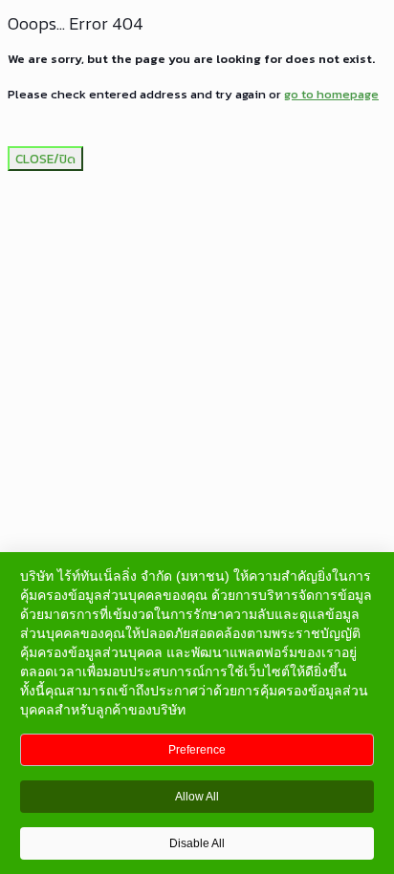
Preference (197, 750)
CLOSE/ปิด (45, 158)
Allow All (197, 796)
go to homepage (331, 94)
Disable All (197, 843)
